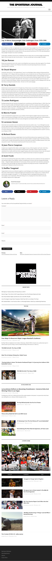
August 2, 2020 (31, 373)
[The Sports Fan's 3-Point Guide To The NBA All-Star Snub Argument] (12, 490)
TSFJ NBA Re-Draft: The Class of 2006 (26, 371)
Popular (10, 474)
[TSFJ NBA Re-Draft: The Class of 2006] (9, 375)
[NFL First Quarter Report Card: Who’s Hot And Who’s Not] (12, 501)
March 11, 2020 (13, 415)
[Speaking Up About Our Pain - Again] (26, 457)
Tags (42, 474)
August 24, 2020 (16, 357)
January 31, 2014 (38, 493)
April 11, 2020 (28, 404)
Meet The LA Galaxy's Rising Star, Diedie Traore (14, 355)
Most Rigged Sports (6, 553)
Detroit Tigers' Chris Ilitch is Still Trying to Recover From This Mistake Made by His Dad (21, 294)
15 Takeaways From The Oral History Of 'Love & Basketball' (33, 421)
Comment (4, 206)
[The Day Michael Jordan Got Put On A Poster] (9, 407)
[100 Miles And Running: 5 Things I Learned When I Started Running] (12, 512)
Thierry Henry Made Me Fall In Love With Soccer (14, 414)
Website (3, 240)
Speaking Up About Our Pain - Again (12, 468)
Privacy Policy (5, 557)
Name (3, 225)
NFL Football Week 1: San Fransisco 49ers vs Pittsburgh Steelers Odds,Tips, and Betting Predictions (24, 301)
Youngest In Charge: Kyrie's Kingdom (33, 479)
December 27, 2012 (13, 536)
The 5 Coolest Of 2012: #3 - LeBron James (12, 534)
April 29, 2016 (34, 516)
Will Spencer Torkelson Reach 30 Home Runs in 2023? (13, 291)
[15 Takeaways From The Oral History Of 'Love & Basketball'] (9, 423)
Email (3, 233)
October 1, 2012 (37, 505)
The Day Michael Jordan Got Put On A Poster (29, 402)
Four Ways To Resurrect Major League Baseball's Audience (21, 338)
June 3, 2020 (16, 469)
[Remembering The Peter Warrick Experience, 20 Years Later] (9, 432)
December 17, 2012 (38, 481)
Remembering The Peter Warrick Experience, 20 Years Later (33, 428)
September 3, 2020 (16, 340)
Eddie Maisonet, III (21, 404)
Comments (26, 474)
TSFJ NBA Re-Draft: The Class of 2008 (11, 348)
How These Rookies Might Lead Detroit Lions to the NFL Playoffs (16, 296)
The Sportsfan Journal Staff (7, 340)
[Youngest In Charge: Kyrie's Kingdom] (12, 479)
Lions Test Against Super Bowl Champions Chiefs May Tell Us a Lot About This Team (20, 299)
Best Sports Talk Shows (6, 551)
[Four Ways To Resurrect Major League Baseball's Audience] (26, 323)
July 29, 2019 (28, 430)
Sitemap (3, 555)
